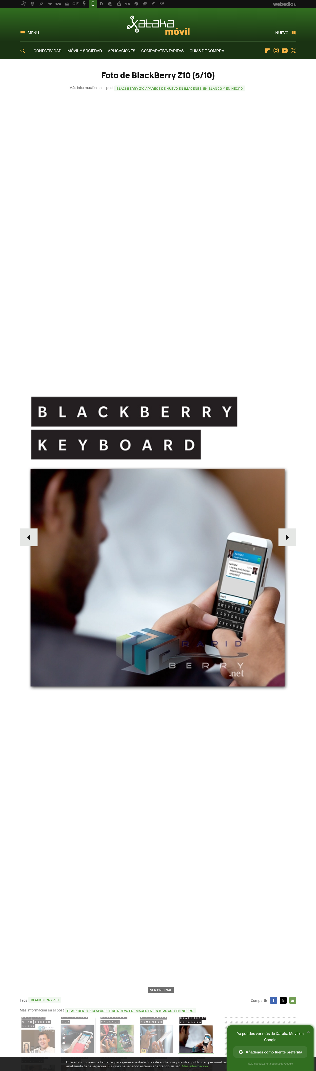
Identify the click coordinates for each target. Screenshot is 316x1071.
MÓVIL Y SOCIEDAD (84, 50)
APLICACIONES (121, 50)
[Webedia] (284, 4)
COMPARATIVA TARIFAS (162, 50)
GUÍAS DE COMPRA (207, 50)
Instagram (276, 51)
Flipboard (267, 51)
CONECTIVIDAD (47, 50)
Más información (195, 1066)
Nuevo (281, 32)
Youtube (285, 51)
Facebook (273, 1000)
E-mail (292, 1000)
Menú (33, 32)
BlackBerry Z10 (45, 999)
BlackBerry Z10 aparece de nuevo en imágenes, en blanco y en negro (180, 88)
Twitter (293, 51)
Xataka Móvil (158, 25)
